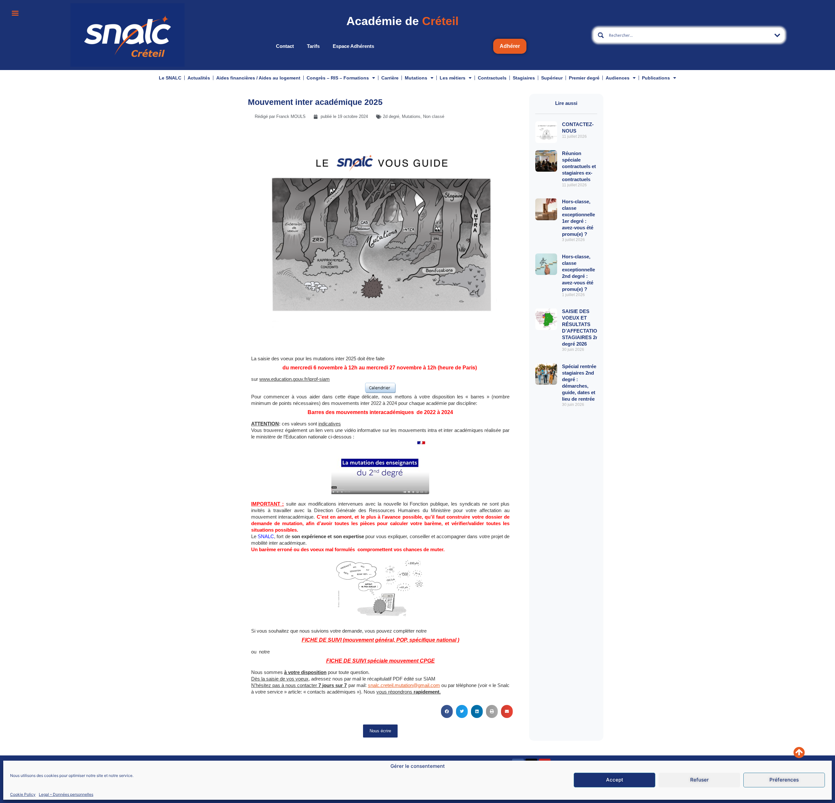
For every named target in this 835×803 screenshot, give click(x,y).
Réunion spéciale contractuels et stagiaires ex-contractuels (579, 166)
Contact (285, 46)
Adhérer (510, 46)
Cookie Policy (23, 794)
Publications (656, 77)
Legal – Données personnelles (66, 794)
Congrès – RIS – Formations (338, 77)
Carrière (390, 77)
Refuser (699, 780)
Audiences (618, 77)
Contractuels (492, 77)
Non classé (433, 116)
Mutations (416, 77)
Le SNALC (170, 77)
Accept (614, 780)
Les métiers (452, 77)
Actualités (199, 77)
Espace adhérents (353, 46)
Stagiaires (524, 77)
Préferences (784, 780)
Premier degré (584, 77)
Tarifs (313, 46)
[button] (447, 711)
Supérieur (552, 77)
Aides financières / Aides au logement (258, 77)
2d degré (391, 116)
